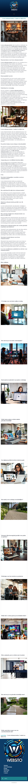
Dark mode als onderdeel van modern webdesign (13, 380)
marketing (3, 735)
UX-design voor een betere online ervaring (12, 301)
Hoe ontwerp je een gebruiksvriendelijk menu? (13, 694)
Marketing (6, 770)
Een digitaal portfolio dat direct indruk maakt (12, 460)
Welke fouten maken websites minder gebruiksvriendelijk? (10, 420)
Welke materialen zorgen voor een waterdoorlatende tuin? (9, 731)
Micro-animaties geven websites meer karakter (13, 655)
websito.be (14, 782)
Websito (6, 765)
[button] (14, 14)
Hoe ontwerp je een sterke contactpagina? (11, 340)
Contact (6, 773)
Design (5, 768)
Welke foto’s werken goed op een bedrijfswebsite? (13, 615)
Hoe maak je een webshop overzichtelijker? (12, 499)
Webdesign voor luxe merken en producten (12, 576)
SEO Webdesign (8, 767)
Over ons (6, 771)
